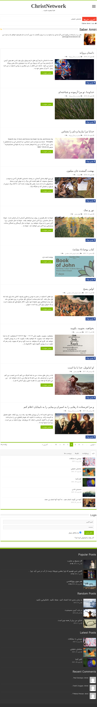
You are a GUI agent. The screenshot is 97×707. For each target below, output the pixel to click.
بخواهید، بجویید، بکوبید (82, 328)
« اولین (92, 444)
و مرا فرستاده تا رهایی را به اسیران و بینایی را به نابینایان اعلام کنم (59, 407)
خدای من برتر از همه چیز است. (69, 620)
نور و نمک (89, 210)
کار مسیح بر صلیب (74, 560)
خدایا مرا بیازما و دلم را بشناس (77, 131)
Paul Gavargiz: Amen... (80, 678)
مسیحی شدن (76, 489)
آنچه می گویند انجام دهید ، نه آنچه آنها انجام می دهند (62, 499)
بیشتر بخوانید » (46, 73)
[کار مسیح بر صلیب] (89, 564)
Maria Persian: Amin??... (79, 693)
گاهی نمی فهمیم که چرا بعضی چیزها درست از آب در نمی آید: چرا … (55, 571)
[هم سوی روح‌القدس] (89, 584)
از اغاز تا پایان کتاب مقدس (72, 253)
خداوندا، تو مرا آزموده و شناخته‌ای (76, 92)
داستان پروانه (87, 52)
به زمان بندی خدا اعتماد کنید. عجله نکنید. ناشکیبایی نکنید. (59, 599)
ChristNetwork (48, 6)
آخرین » (45, 444)
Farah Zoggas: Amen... (79, 686)
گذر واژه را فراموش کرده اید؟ (84, 537)
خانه (93, 23)
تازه (93, 453)
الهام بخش (77, 214)
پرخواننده (85, 453)
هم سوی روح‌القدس (74, 581)
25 (70, 564)
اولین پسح (88, 288)
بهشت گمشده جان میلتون (80, 170)
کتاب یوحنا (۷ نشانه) (83, 249)
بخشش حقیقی (76, 19)
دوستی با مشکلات (75, 458)
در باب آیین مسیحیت (73, 610)
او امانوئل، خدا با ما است (81, 367)
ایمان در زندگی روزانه (74, 57)
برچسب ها (67, 453)
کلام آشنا (78, 479)
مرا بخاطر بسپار (74, 533)
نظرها (77, 453)
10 (56, 444)
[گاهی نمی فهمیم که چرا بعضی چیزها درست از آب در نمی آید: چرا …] (89, 574)
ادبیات (78, 175)
